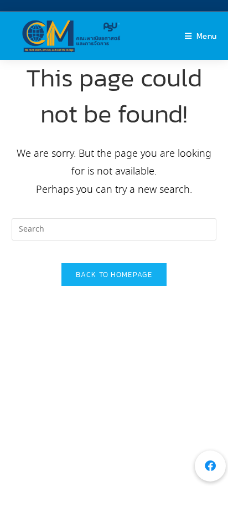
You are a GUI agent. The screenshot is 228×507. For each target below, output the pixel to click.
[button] (210, 466)
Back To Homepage (114, 274)
